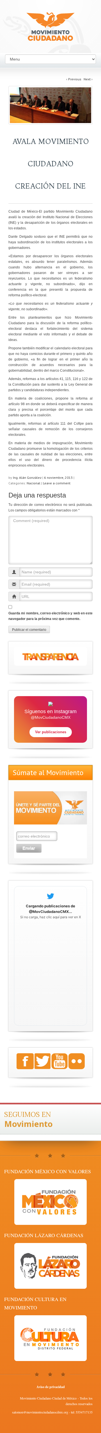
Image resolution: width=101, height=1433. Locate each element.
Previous (73, 79)
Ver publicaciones (50, 732)
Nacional (33, 483)
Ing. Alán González (27, 477)
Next (88, 79)
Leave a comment (56, 483)
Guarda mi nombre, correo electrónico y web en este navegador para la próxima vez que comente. (50, 616)
